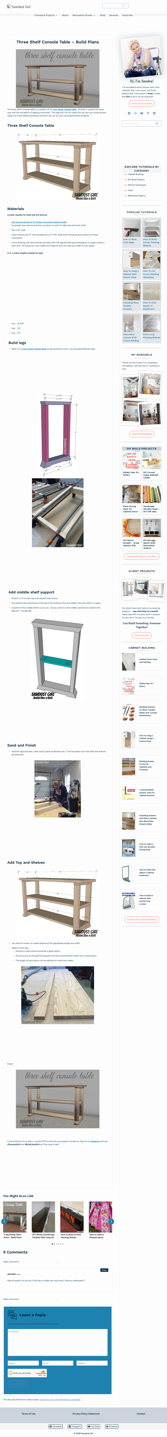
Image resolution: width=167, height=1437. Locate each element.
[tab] (52, 1244)
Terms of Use (28, 1413)
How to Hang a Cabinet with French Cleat (131, 274)
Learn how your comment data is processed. (60, 1399)
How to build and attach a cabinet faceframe (147, 872)
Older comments (11, 1261)
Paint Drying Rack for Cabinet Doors (130, 509)
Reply (104, 1270)
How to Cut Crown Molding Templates (151, 274)
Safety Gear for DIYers (131, 473)
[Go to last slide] (4, 1222)
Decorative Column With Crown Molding (131, 337)
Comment (14, 1331)
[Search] (123, 5)
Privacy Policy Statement (86, 1413)
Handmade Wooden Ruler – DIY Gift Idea (151, 509)
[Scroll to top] (3, 1427)
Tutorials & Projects (44, 15)
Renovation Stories (82, 15)
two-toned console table (34, 349)
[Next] (111, 1222)
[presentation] (14, 1217)
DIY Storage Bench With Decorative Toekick (149, 544)
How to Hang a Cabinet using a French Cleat (146, 738)
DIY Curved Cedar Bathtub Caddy (150, 475)
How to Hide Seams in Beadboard (149, 305)
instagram (95, 1141)
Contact (141, 1413)
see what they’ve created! (145, 611)
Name (12, 1363)
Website (81, 1363)
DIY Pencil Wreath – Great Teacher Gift (131, 543)
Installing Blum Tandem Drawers (131, 305)
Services (113, 15)
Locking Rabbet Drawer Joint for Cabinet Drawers (147, 792)
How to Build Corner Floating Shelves (151, 242)
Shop (102, 15)
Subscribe (127, 15)
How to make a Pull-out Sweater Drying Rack (147, 847)
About (65, 15)
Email (46, 1363)
